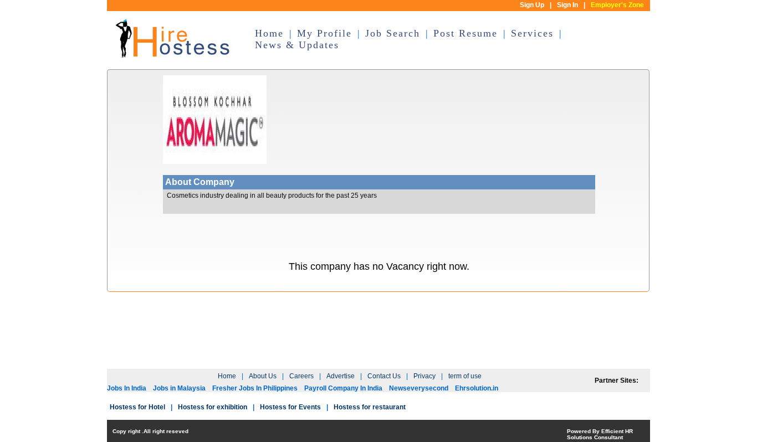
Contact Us (384, 376)
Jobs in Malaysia (179, 388)
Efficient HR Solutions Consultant (600, 434)
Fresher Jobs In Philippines (255, 388)
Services (532, 33)
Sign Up (532, 5)
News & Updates (297, 44)
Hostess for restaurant (370, 407)
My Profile (324, 33)
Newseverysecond (418, 388)
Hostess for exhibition (212, 407)
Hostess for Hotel (137, 407)
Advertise (340, 376)
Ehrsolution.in (476, 388)
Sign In (567, 5)
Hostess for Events (290, 407)
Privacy (424, 376)
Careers (301, 376)
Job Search (392, 33)
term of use (465, 376)
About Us (263, 376)
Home (269, 33)
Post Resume (465, 33)
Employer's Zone (617, 5)
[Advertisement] (378, 336)
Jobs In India (126, 388)
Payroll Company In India (343, 388)
